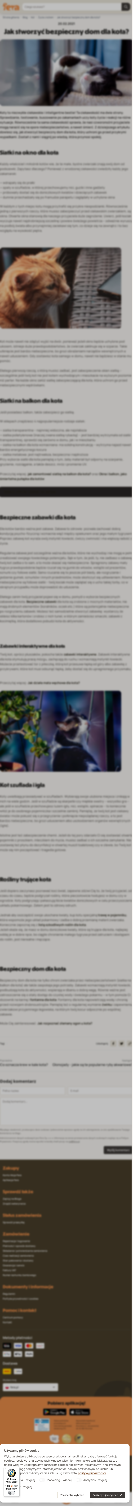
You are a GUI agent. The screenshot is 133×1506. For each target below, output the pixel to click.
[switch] (11, 1493)
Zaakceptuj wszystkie (105, 1495)
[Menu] (5, 1469)
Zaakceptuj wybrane (72, 1495)
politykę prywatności (92, 1473)
